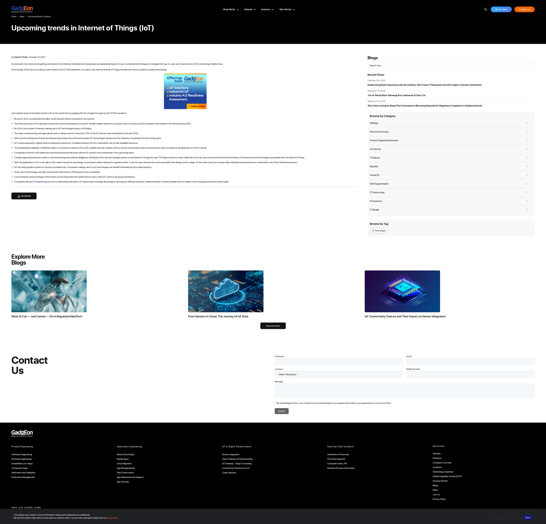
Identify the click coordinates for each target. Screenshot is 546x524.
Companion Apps (19, 467)
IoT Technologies (379, 230)
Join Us (436, 494)
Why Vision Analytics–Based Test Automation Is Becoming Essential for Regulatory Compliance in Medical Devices (425, 105)
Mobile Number (413, 369)
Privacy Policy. (385, 402)
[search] (485, 9)
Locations (437, 467)
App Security (123, 481)
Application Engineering (129, 446)
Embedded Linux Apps (22, 463)
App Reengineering (126, 467)
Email (409, 356)
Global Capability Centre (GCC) (447, 476)
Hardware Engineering (21, 454)
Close (527, 517)
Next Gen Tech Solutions (340, 446)
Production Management (23, 477)
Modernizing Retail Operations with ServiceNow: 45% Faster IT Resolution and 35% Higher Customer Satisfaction (425, 84)
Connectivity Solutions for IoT (236, 467)
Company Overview (442, 462)
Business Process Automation (341, 467)
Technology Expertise (443, 471)
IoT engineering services (43, 181)
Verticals (248, 9)
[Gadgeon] (22, 434)
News (435, 489)
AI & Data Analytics (336, 458)
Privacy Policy (439, 498)
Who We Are (285, 9)
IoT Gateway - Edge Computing (237, 463)
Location (279, 368)
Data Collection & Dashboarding (237, 458)
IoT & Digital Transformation (236, 446)
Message (279, 381)
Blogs (22, 16)
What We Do (229, 9)
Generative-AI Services (338, 454)
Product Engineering (22, 446)
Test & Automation (125, 472)
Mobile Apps (123, 458)
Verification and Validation (23, 472)
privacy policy (112, 517)
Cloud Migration (124, 463)
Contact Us (524, 9)
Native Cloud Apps (125, 454)
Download (26, 195)
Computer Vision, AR (337, 463)
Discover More (273, 325)
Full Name (279, 356)
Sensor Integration (230, 454)
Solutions (265, 9)
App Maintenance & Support (130, 477)
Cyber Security (229, 472)
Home (13, 16)
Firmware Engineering (21, 458)
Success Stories (440, 480)
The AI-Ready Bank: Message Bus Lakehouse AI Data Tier (397, 95)
